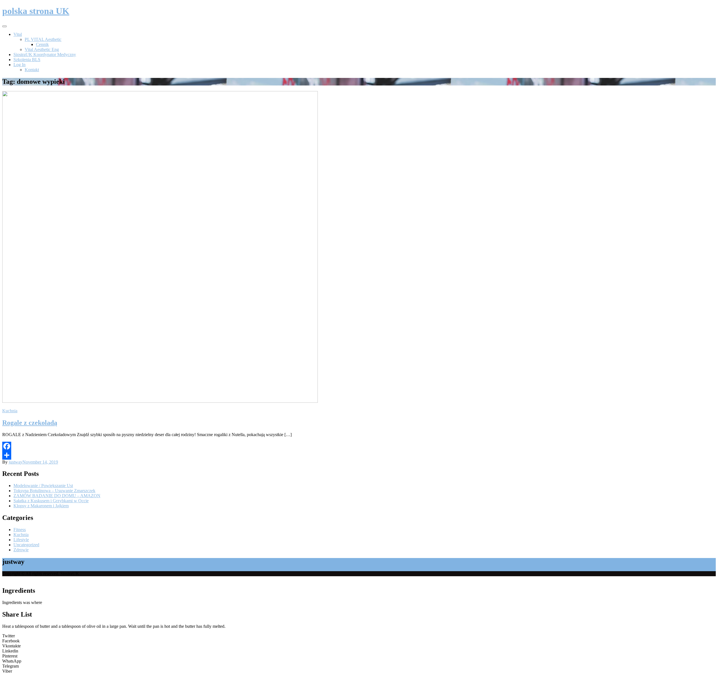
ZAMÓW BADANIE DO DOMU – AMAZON (56, 495)
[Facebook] (359, 446)
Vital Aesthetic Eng (42, 49)
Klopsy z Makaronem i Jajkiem (41, 505)
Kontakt (32, 69)
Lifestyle (21, 539)
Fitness (19, 529)
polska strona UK (35, 11)
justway (15, 462)
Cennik (42, 44)
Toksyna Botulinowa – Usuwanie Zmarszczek (54, 490)
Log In (19, 64)
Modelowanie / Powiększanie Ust (43, 485)
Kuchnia (9, 410)
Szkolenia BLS (26, 59)
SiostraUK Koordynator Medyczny (44, 54)
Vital (17, 34)
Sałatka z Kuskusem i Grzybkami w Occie (51, 500)
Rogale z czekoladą (29, 422)
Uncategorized (26, 544)
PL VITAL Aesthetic (43, 39)
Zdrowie (21, 549)
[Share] (359, 455)
